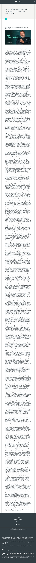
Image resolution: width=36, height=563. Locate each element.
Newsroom (18, 517)
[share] (6, 19)
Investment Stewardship (18, 519)
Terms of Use (24, 529)
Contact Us (18, 521)
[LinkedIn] (18, 524)
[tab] (18, 2)
